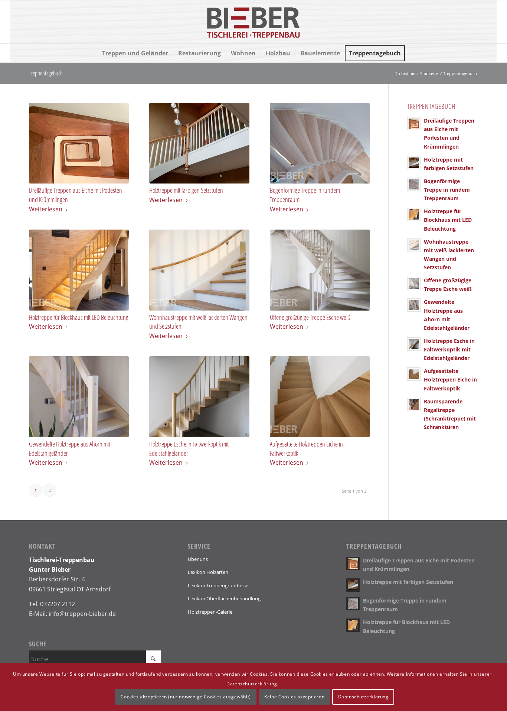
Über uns (198, 559)
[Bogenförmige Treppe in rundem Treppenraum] (320, 143)
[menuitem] (135, 53)
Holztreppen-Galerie (210, 611)
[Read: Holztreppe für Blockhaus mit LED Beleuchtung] (414, 214)
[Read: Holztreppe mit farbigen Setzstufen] (414, 162)
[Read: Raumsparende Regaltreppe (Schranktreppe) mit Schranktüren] (414, 404)
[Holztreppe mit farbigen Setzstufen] (199, 143)
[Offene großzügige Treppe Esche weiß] (320, 270)
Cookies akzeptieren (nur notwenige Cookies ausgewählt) (186, 696)
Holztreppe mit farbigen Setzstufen (186, 190)
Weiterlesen (45, 209)
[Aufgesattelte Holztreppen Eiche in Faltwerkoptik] (320, 396)
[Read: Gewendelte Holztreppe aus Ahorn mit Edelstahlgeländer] (414, 305)
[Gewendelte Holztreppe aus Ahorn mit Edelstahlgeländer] (79, 396)
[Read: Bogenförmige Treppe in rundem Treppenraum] (414, 184)
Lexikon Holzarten (208, 572)
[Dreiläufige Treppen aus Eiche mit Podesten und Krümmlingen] (79, 143)
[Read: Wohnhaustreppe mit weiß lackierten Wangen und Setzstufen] (414, 244)
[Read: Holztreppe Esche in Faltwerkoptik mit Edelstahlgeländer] (414, 344)
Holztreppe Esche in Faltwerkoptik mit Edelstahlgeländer (449, 349)
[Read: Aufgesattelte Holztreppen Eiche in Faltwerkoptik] (414, 374)
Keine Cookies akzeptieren (294, 696)
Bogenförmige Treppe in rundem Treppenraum (447, 190)
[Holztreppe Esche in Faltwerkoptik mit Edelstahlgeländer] (199, 396)
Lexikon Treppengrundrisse (218, 585)
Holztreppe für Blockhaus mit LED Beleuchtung (78, 317)
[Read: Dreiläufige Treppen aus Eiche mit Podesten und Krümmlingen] (414, 123)
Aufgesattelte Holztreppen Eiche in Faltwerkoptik (450, 379)
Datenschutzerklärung (363, 696)
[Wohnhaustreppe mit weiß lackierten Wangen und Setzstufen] (199, 270)
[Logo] (253, 21)
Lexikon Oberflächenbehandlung (224, 598)
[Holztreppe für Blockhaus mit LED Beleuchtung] (79, 270)
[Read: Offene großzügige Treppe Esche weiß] (414, 283)
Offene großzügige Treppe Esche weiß (310, 317)
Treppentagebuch (46, 73)
